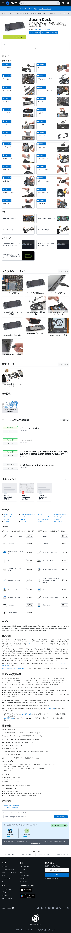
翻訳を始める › (35, 843)
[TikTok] (38, 908)
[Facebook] (42, 908)
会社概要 (4, 866)
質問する (65, 420)
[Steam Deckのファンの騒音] (58, 326)
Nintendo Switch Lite (35, 644)
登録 (57, 875)
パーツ (5, 509)
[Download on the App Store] (26, 890)
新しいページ (64, 271)
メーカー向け (24, 881)
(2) (8, 514)
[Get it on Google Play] (27, 896)
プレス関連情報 (24, 866)
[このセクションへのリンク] (1, 636)
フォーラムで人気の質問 (15, 420)
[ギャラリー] (68, 479)
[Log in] (68, 3)
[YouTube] (53, 908)
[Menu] (2, 3)
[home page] (11, 3)
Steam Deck (41, 13)
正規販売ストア (24, 878)
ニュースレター (6, 878)
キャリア (4, 875)
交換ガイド (6, 61)
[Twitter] (46, 908)
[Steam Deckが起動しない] (12, 283)
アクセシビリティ (7, 889)
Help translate (6, 908)
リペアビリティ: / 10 (14, 37)
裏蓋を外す (52, 709)
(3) (43, 517)
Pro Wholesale (24, 875)
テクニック (6, 237)
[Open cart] (63, 3)
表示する (29, 536)
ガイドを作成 (36, 33)
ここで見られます (27, 714)
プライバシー (6, 892)
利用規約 (4, 895)
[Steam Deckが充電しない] (58, 283)
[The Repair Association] (68, 908)
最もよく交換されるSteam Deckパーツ (13, 668)
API (3, 881)
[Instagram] (49, 908)
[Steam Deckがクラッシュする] (12, 326)
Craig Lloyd (37, 29)
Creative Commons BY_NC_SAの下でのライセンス (40, 930)
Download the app (27, 886)
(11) (27, 514)
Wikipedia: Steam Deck (11, 807)
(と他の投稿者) (45, 29)
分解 (4, 211)
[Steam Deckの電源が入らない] (35, 283)
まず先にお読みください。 (54, 878)
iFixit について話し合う (9, 872)
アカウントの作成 (45, 9)
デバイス (4, 13)
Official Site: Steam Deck (11, 805)
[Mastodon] (57, 908)
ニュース (22, 869)
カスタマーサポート (8, 869)
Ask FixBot (59, 817)
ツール (5, 526)
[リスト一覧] (65, 479)
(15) (7, 519)
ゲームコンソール (14, 13)
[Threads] (64, 908)
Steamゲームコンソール (28, 13)
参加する (22, 872)
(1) (7, 521)
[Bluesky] (60, 908)
